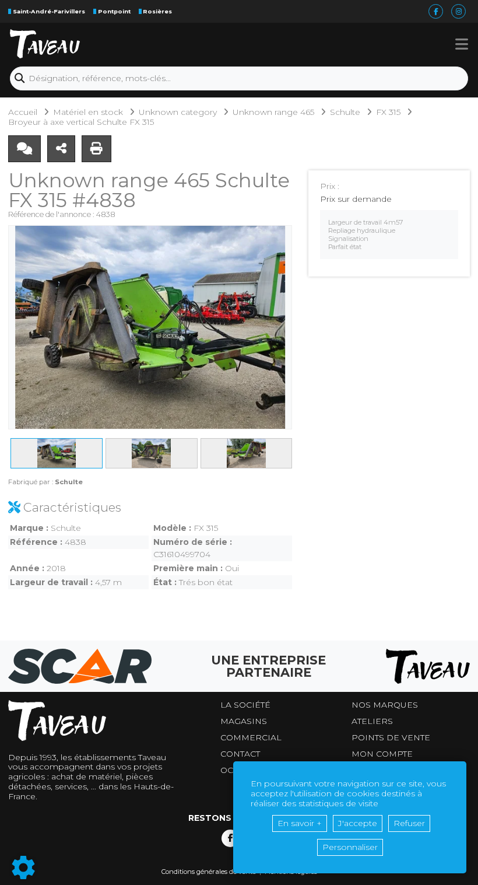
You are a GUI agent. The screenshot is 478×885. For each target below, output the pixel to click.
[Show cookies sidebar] (23, 867)
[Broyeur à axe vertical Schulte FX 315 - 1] (150, 327)
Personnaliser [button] (350, 847)
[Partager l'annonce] (61, 148)
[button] (461, 43)
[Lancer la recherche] (19, 78)
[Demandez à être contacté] (24, 148)
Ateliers (372, 721)
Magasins (243, 721)
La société (245, 705)
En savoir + (299, 823)
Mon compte (382, 754)
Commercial (251, 738)
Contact (240, 754)
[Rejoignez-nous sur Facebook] (230, 838)
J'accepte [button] (357, 823)
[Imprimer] (96, 148)
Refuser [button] (409, 823)
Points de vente (391, 738)
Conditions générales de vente (208, 871)
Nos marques (385, 705)
